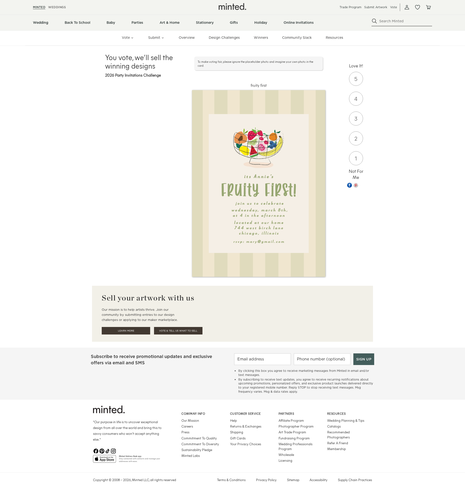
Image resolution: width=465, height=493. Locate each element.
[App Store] (104, 461)
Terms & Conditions (231, 479)
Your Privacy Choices (245, 444)
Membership (336, 448)
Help (233, 420)
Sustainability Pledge (196, 449)
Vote (393, 7)
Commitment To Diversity (200, 444)
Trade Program (350, 7)
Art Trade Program (292, 432)
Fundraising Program (294, 438)
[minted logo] (232, 6)
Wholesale (286, 454)
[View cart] (428, 7)
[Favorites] (417, 7)
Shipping (236, 432)
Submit (154, 38)
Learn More (126, 330)
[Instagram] (113, 451)
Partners (286, 413)
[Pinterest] (102, 451)
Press (185, 432)
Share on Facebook (349, 185)
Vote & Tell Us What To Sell (178, 330)
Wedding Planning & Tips (345, 420)
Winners (261, 38)
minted (39, 7)
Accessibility (318, 479)
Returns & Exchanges (245, 426)
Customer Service (245, 413)
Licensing (285, 460)
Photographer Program (296, 426)
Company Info (193, 413)
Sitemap (293, 479)
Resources (334, 38)
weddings (57, 7)
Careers (187, 426)
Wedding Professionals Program (295, 446)
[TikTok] (107, 451)
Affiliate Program (291, 420)
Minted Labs (190, 455)
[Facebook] (96, 451)
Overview (187, 38)
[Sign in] (407, 7)
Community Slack (297, 38)
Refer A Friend (337, 443)
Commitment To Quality (199, 438)
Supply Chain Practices (355, 479)
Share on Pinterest (355, 185)
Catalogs (334, 426)
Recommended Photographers (338, 434)
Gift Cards (238, 438)
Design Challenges (224, 38)
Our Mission (190, 420)
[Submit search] (374, 21)
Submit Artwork (375, 7)
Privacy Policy (266, 479)
